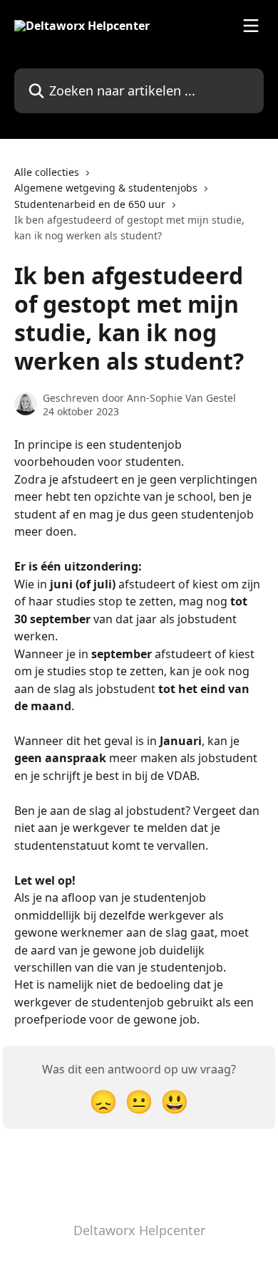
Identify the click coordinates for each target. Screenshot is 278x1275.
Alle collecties (46, 172)
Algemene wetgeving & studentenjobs (105, 187)
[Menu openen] (251, 25)
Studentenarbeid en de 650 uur (89, 204)
